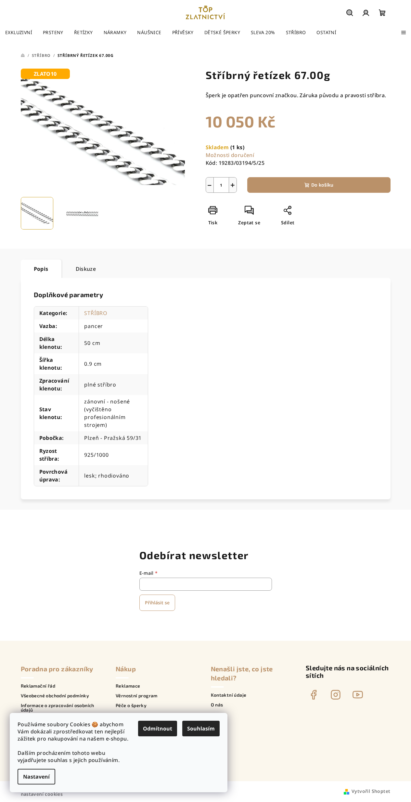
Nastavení (36, 776)
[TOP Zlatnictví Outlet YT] (358, 695)
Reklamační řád (38, 686)
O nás (217, 705)
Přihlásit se (157, 602)
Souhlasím (201, 728)
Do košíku (322, 185)
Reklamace (128, 686)
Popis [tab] (41, 268)
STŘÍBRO (96, 313)
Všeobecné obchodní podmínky (55, 695)
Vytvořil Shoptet (371, 791)
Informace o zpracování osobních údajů (57, 707)
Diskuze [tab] (86, 268)
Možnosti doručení (230, 155)
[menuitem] (18, 32)
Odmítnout (157, 728)
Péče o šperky (131, 705)
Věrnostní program (137, 695)
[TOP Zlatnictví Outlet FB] (313, 695)
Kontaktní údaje (229, 695)
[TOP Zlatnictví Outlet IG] (335, 695)
